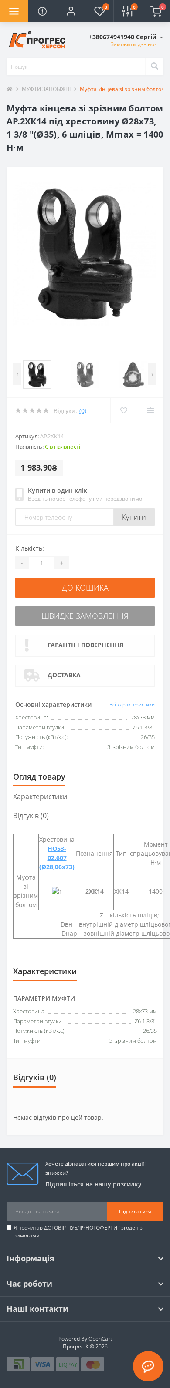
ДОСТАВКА (64, 675)
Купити (134, 517)
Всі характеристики (132, 704)
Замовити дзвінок (134, 44)
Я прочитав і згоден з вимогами (78, 1231)
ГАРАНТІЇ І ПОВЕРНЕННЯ (85, 645)
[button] (71, 11)
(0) (82, 411)
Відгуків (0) (31, 815)
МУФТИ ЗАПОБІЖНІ (46, 89)
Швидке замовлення (85, 616)
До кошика (85, 587)
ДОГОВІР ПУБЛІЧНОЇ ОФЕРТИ (80, 1227)
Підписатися (135, 1211)
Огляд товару (39, 776)
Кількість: (29, 548)
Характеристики (40, 796)
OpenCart (100, 1338)
